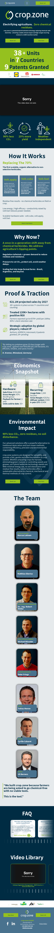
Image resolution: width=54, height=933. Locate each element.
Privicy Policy (43, 923)
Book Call (13, 41)
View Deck (41, 41)
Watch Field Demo (27, 223)
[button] (27, 3)
